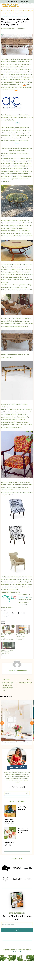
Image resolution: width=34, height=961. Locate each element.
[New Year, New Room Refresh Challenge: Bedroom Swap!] (23, 629)
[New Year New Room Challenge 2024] (8, 646)
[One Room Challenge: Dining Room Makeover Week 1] (8, 629)
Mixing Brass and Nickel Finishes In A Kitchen (15, 742)
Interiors (4, 16)
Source (17, 122)
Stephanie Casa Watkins (9, 28)
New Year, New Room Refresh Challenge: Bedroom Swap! (22, 635)
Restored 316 (17, 952)
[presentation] (10, 811)
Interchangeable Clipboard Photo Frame (23, 830)
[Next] (32, 723)
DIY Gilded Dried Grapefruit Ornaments (9, 844)
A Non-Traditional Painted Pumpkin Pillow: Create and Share (7, 685)
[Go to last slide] (2, 723)
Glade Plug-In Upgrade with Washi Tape (22, 807)
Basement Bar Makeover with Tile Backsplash (9, 821)
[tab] (13, 747)
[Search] (27, 793)
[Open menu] (30, 5)
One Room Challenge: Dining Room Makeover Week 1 (7, 635)
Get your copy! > (17, 1)
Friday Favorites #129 (25, 681)
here (24, 85)
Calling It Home (23, 597)
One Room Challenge (20, 16)
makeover (11, 16)
